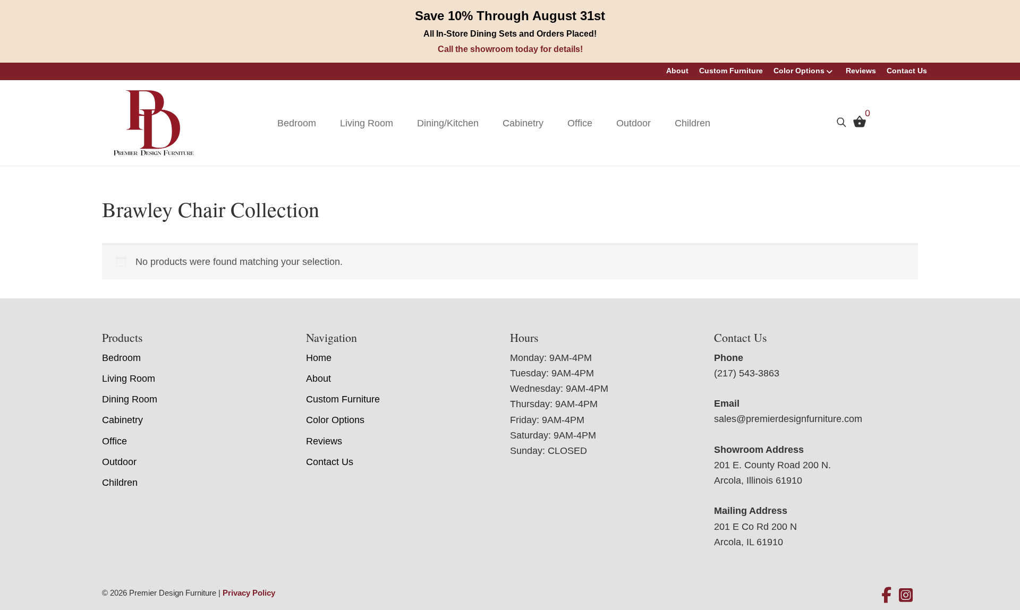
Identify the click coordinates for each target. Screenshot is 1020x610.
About (677, 70)
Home (319, 358)
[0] (857, 124)
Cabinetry (523, 123)
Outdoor (633, 123)
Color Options (799, 70)
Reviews (861, 70)
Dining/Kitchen (448, 123)
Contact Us (907, 70)
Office (579, 123)
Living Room (366, 123)
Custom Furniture (731, 70)
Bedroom (296, 123)
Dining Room (129, 399)
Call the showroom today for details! (510, 49)
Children (692, 123)
